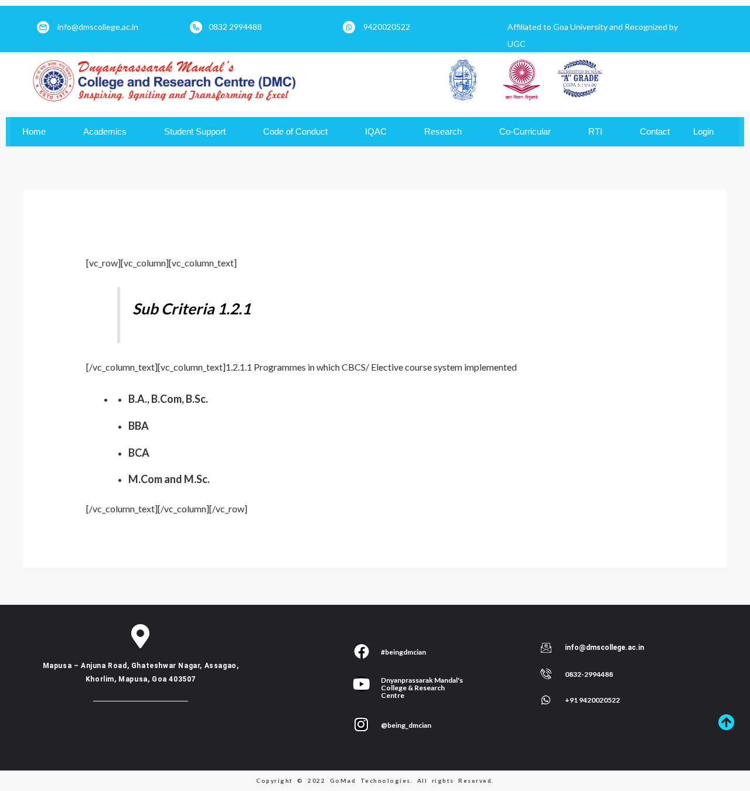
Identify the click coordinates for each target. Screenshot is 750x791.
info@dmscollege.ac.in (97, 27)
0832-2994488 (589, 674)
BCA (138, 452)
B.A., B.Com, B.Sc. (168, 398)
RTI (595, 131)
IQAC (376, 131)
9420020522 (386, 27)
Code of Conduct (295, 131)
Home (34, 131)
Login (703, 131)
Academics (105, 131)
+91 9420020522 (592, 700)
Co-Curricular (525, 131)
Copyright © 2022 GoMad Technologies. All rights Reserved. (375, 780)
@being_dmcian (406, 725)
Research (443, 131)
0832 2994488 (235, 27)
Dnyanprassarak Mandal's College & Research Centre (422, 688)
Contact (655, 131)
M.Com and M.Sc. (169, 478)
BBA (138, 425)
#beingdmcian (403, 652)
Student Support (195, 131)
